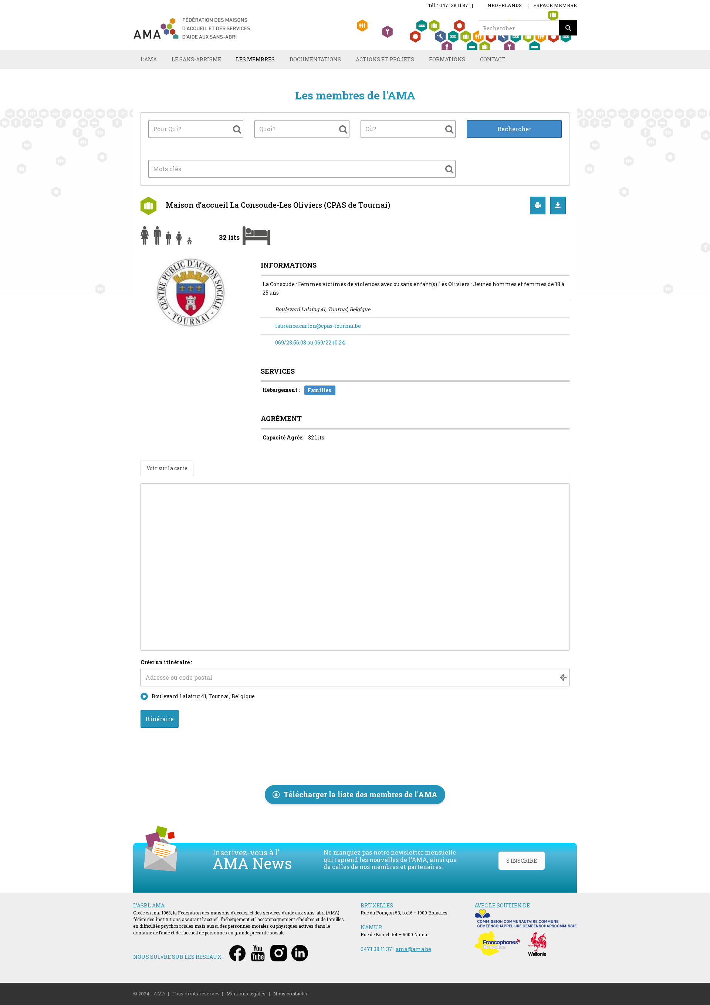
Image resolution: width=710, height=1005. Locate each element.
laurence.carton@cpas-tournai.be (318, 325)
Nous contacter (290, 993)
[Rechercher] (568, 27)
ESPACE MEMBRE (555, 5)
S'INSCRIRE (521, 860)
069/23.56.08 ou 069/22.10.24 (310, 342)
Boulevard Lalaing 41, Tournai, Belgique (203, 696)
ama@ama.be (413, 949)
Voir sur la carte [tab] (166, 468)
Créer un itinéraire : (166, 662)
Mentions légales (246, 993)
